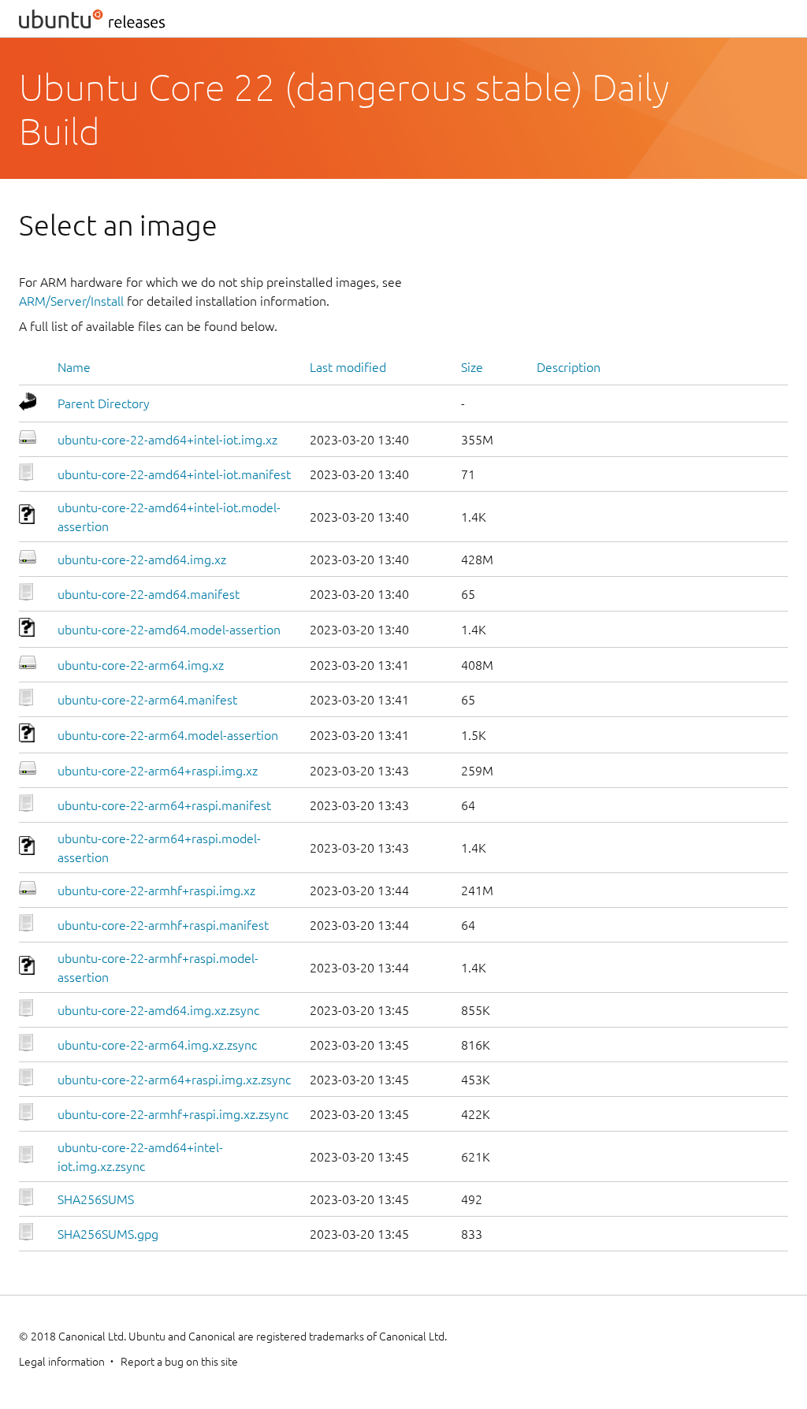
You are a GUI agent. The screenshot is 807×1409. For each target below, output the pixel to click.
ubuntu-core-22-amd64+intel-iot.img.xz (167, 440)
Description (569, 367)
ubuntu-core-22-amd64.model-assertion (169, 630)
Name (74, 367)
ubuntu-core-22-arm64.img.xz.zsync (157, 1045)
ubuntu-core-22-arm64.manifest (147, 700)
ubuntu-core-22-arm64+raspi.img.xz (158, 771)
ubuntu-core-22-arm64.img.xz (141, 665)
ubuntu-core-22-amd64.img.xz (142, 559)
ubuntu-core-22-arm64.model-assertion (168, 735)
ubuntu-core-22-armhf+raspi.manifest (163, 925)
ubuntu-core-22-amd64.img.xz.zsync (158, 1010)
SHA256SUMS (96, 1199)
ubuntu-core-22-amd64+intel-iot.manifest (174, 474)
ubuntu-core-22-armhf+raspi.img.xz (156, 890)
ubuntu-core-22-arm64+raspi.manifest (164, 805)
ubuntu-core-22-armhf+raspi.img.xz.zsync (173, 1114)
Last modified (348, 367)
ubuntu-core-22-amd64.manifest (149, 594)
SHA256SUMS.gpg (108, 1234)
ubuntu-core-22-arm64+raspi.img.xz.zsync (174, 1080)
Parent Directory (104, 403)
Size (472, 367)
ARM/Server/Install (71, 301)
